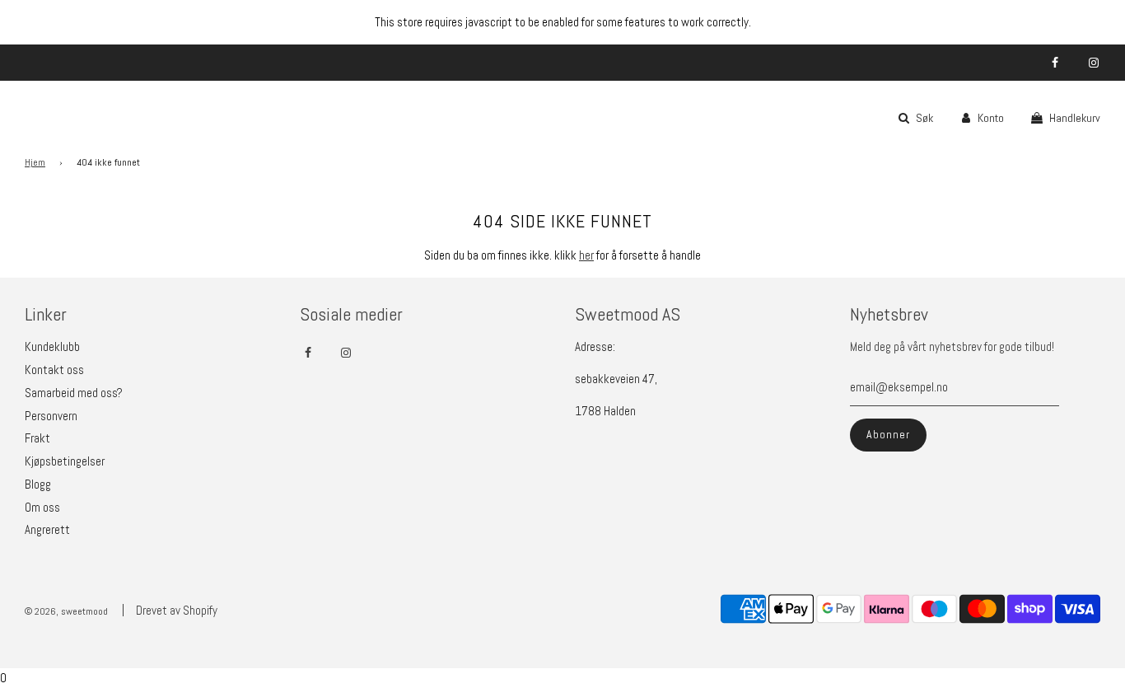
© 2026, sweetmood (66, 611)
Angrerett (47, 529)
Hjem (35, 162)
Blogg (38, 484)
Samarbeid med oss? (74, 392)
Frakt (37, 438)
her (586, 255)
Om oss (42, 507)
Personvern (51, 416)
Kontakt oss (54, 369)
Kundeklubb (52, 346)
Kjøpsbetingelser (65, 461)
